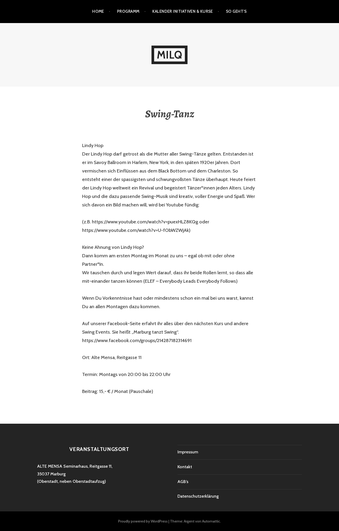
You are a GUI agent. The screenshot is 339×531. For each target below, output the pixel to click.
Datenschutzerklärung (198, 496)
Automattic (211, 521)
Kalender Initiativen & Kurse (182, 11)
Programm (128, 11)
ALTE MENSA (49, 466)
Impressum (187, 451)
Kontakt (184, 466)
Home (98, 11)
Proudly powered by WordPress (143, 521)
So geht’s (236, 11)
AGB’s (182, 481)
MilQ (169, 54)
